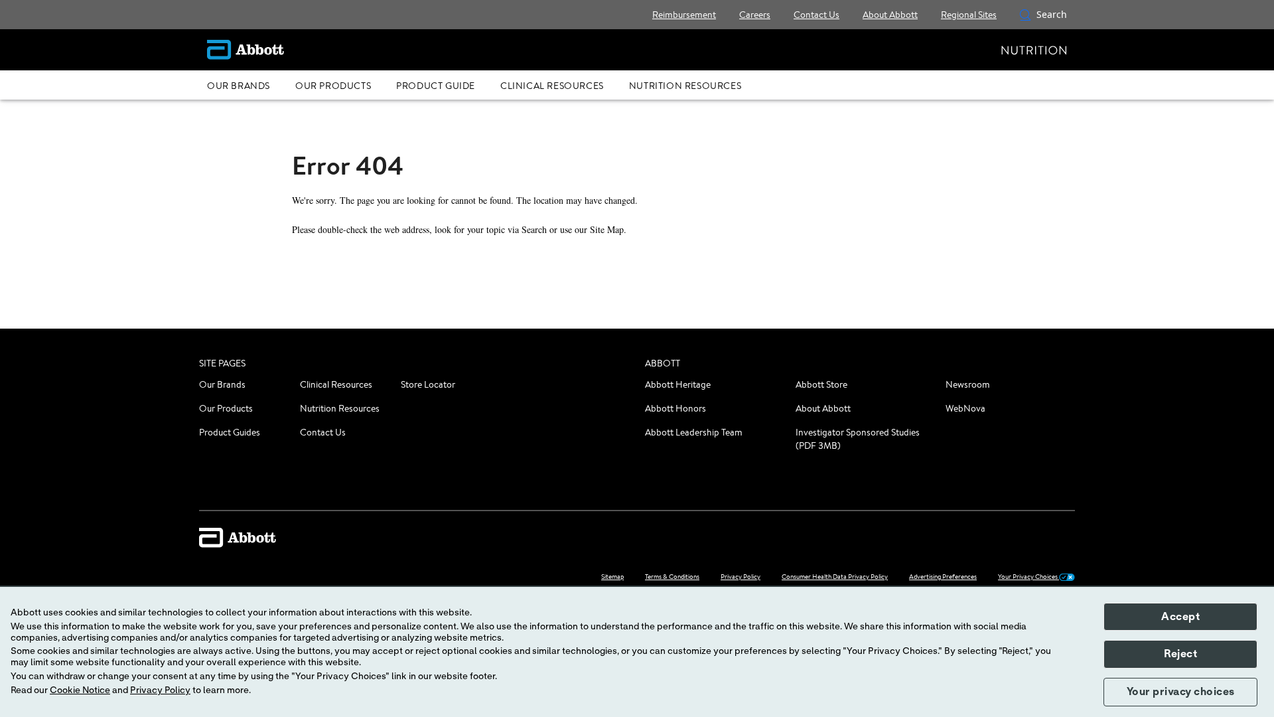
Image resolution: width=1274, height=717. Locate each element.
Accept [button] (1180, 616)
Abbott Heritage (678, 384)
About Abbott (823, 408)
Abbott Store (821, 384)
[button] (1025, 14)
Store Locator (428, 384)
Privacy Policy (160, 690)
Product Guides (229, 432)
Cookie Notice (80, 690)
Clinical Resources (336, 384)
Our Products (226, 408)
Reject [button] (1180, 654)
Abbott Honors (675, 408)
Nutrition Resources (340, 408)
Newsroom (968, 384)
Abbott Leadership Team (694, 432)
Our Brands (222, 384)
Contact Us (323, 432)
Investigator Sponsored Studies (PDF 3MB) (858, 438)
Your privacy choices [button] (1181, 691)
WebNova (965, 408)
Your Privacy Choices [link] (1028, 576)
